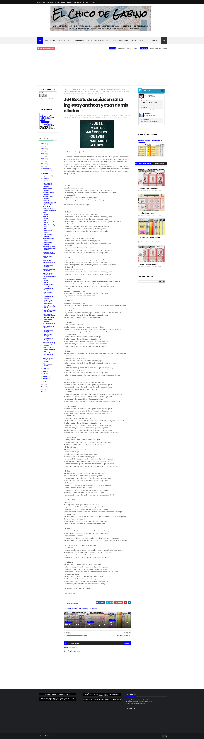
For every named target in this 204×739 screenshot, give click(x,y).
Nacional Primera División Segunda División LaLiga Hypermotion (102, 699)
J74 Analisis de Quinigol (47, 335)
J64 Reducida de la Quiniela (48, 239)
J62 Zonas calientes (49, 324)
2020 (43, 159)
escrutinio (110, 89)
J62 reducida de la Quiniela (48, 326)
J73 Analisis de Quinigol (47, 364)
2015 (43, 387)
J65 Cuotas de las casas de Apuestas (49, 209)
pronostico (96, 91)
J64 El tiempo (47, 260)
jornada (71, 91)
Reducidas (79, 40)
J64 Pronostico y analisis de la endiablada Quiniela (49, 275)
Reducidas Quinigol (120, 40)
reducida (115, 91)
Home (66, 89)
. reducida (97, 48)
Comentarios (159, 163)
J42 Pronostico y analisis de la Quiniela (150, 141)
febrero (45, 378)
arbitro (85, 89)
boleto (91, 89)
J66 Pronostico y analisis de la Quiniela (48, 184)
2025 (43, 146)
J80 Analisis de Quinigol (47, 213)
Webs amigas (41, 2)
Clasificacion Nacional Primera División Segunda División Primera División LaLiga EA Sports (57, 699)
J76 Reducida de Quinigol (48, 289)
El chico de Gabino (51, 736)
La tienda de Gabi (89, 2)
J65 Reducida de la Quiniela (48, 193)
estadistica (117, 89)
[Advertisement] (102, 68)
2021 (43, 156)
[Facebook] (163, 736)
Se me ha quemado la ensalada (71, 2)
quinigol (108, 91)
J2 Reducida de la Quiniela (147, 264)
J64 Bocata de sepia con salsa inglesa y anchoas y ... (49, 248)
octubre (45, 173)
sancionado (122, 91)
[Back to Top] (166, 736)
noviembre (46, 171)
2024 (43, 149)
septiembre (46, 176)
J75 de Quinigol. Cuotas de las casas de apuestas (49, 302)
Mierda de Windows (53, 2)
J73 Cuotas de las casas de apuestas (49, 355)
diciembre (46, 168)
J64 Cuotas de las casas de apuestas (49, 252)
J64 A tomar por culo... (47, 257)
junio (44, 368)
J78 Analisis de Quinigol (47, 243)
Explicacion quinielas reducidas (58, 40)
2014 (43, 389)
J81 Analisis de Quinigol (47, 189)
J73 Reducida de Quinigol (48, 339)
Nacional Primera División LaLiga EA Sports (57, 694)
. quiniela (159, 48)
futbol (123, 89)
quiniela (103, 91)
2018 (43, 164)
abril (44, 373)
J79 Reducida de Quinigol (48, 217)
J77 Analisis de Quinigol (47, 279)
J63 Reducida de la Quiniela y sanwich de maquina (49, 284)
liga (83, 91)
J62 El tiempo (47, 352)
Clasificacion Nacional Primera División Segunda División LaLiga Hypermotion (102, 694)
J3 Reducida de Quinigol (143, 49)
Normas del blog (139, 40)
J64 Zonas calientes (49, 263)
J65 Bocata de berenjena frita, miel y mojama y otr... (49, 202)
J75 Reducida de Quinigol (48, 297)
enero (45, 381)
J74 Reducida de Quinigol (48, 331)
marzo (45, 376)
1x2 (70, 89)
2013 (43, 392)
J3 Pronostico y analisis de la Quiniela (119, 624)
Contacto (154, 40)
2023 (43, 151)
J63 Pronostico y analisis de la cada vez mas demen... (49, 315)
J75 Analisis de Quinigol (47, 320)
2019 (43, 161)
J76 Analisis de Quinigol (47, 293)
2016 (43, 384)
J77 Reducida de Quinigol (48, 265)
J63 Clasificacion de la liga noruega (49, 310)
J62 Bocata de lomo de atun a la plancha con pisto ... (49, 344)
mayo (44, 371)
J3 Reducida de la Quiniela (112, 49)
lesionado (78, 91)
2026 (43, 144)
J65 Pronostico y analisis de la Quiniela (48, 230)
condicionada (102, 89)
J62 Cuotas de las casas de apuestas (49, 348)
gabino (66, 91)
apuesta (79, 89)
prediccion (88, 91)
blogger (127, 643)
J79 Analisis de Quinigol (47, 235)
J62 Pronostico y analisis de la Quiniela (48, 360)
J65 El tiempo (47, 206)
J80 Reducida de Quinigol (48, 197)
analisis (74, 89)
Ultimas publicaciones (143, 163)
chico (95, 89)
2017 (43, 166)
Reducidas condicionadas (98, 40)
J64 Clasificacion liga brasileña (49, 270)
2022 (43, 154)
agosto (45, 178)
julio (44, 181)
